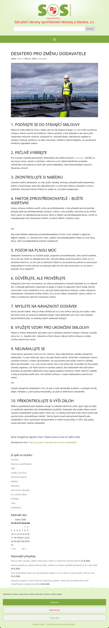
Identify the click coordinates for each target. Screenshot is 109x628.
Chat (13, 503)
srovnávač (79, 157)
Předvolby (54, 617)
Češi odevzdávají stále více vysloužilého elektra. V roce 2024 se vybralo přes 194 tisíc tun (53, 573)
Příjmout (54, 602)
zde (27, 237)
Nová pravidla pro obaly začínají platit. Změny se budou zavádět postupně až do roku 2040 (54, 565)
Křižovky (15, 498)
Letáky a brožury (19, 472)
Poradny (15, 459)
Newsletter (16, 507)
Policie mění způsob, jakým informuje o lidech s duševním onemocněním (45, 560)
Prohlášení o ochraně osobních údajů (60, 624)
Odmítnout (54, 610)
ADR (13, 468)
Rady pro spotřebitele (21, 464)
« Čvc (13, 548)
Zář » (24, 548)
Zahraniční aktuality (20, 490)
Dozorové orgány (19, 477)
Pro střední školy (19, 494)
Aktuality (43, 58)
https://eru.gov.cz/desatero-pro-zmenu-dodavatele (53, 442)
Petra (19, 58)
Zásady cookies (39, 624)
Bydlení (14, 481)
